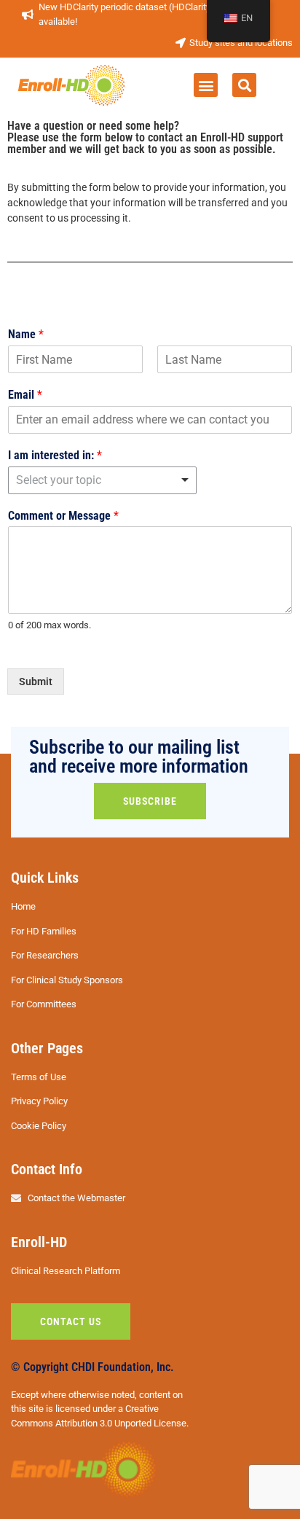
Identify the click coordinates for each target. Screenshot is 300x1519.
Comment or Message (63, 516)
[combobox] (102, 480)
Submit (35, 681)
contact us (70, 1321)
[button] (206, 85)
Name (26, 334)
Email (25, 395)
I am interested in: (55, 455)
